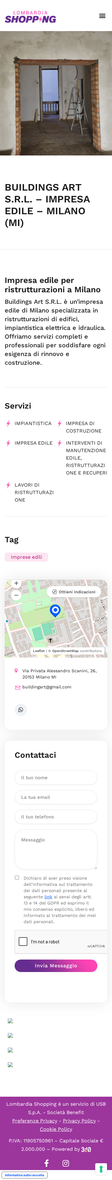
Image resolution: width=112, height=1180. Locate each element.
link (48, 896)
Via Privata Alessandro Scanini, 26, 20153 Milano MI (59, 673)
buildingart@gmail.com (46, 686)
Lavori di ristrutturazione (34, 492)
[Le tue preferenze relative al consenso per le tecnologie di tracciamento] (101, 1169)
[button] (102, 16)
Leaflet (39, 651)
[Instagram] (65, 1163)
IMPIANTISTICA (33, 423)
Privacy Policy (79, 1121)
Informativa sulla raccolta (24, 1175)
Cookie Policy (56, 1129)
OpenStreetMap (65, 651)
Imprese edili (26, 557)
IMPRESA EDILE (34, 443)
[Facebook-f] (46, 1163)
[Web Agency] (86, 1149)
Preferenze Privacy (34, 1121)
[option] (56, 93)
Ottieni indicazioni (77, 592)
